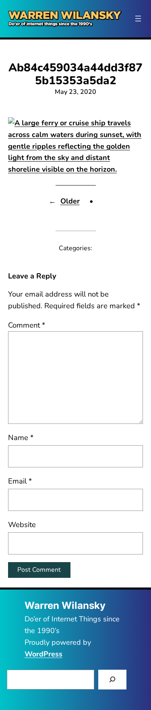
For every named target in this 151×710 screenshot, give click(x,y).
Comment (26, 325)
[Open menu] (138, 18)
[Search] (112, 679)
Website (22, 524)
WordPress (43, 654)
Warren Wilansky (65, 605)
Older (70, 201)
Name (20, 437)
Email (20, 481)
